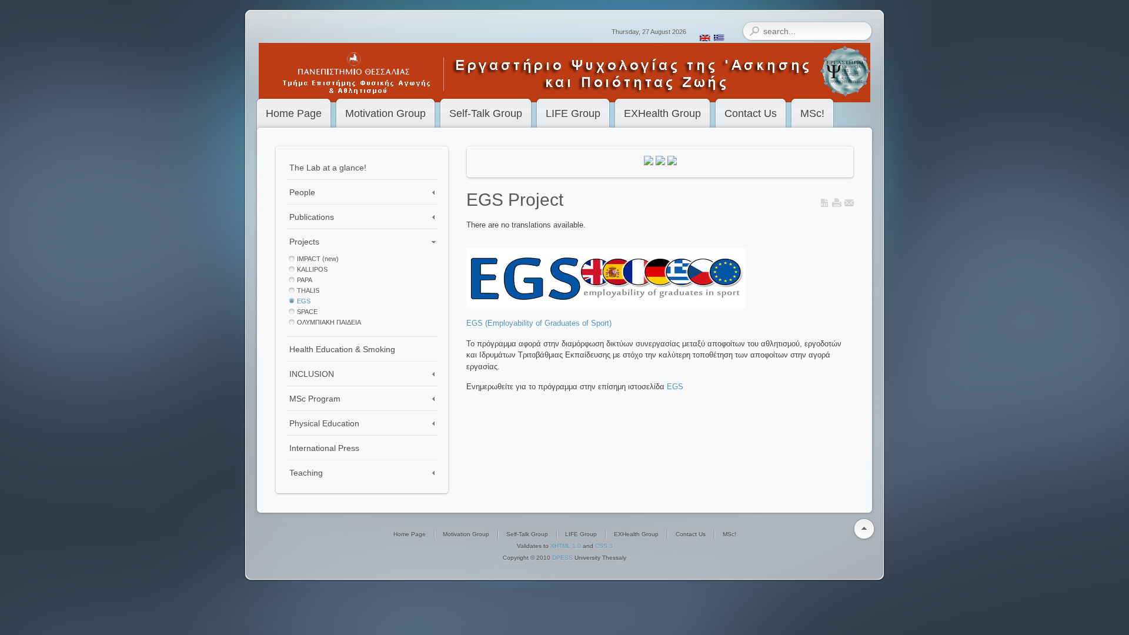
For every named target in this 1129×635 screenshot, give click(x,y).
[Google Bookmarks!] (672, 162)
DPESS (562, 557)
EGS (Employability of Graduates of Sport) (539, 323)
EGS (675, 386)
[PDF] (824, 204)
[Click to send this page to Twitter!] (660, 162)
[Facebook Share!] (648, 162)
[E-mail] (849, 204)
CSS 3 (604, 546)
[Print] (836, 204)
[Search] (754, 31)
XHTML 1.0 (565, 546)
